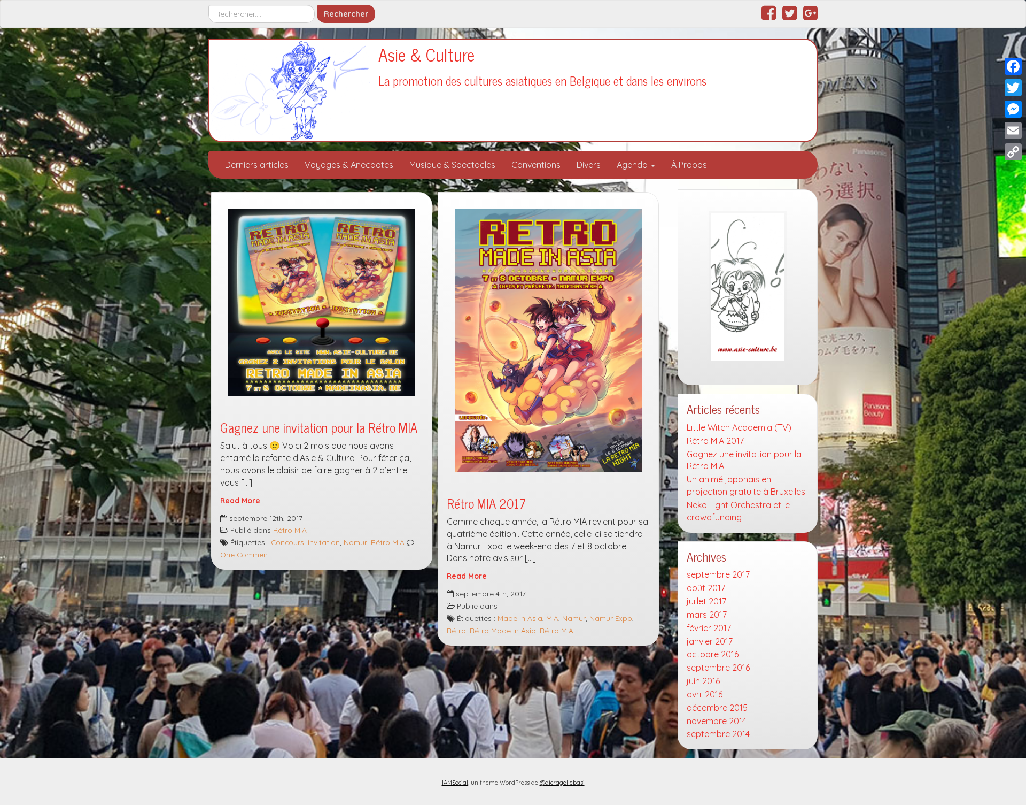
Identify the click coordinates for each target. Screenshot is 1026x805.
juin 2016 (703, 681)
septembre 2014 (718, 734)
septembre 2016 (718, 667)
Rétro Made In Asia (503, 630)
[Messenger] (1013, 109)
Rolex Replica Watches (253, 793)
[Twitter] (1013, 87)
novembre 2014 (717, 721)
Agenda (633, 164)
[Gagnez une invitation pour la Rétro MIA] (321, 302)
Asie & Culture (426, 54)
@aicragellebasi (562, 782)
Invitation (324, 542)
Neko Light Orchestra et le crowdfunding (738, 511)
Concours (287, 542)
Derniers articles (257, 164)
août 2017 (706, 587)
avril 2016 (704, 694)
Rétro (456, 630)
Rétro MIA (290, 529)
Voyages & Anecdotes (349, 164)
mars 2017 (707, 614)
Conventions (536, 164)
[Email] (1013, 130)
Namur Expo (610, 618)
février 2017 (709, 628)
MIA (552, 618)
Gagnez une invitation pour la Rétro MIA (318, 427)
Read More (240, 500)
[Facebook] (1013, 66)
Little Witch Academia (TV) (739, 427)
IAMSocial (455, 782)
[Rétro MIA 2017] (548, 340)
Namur (355, 542)
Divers (589, 164)
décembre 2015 (717, 707)
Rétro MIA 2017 (486, 503)
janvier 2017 (710, 641)
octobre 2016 (713, 654)
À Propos (689, 164)
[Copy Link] (1013, 152)
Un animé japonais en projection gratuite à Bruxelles (746, 485)
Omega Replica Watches (353, 793)
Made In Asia (520, 618)
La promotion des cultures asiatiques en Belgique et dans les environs (542, 80)
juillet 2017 (706, 601)
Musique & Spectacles (452, 164)
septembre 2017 (718, 574)
